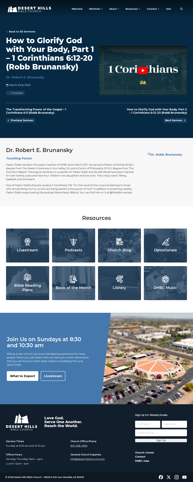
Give (168, 9)
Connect (152, 9)
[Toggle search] (181, 9)
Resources (132, 9)
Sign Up (161, 440)
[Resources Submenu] (139, 9)
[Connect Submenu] (158, 9)
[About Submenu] (118, 9)
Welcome (77, 9)
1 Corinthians (17, 93)
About (113, 9)
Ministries (94, 9)
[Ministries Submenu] (101, 9)
